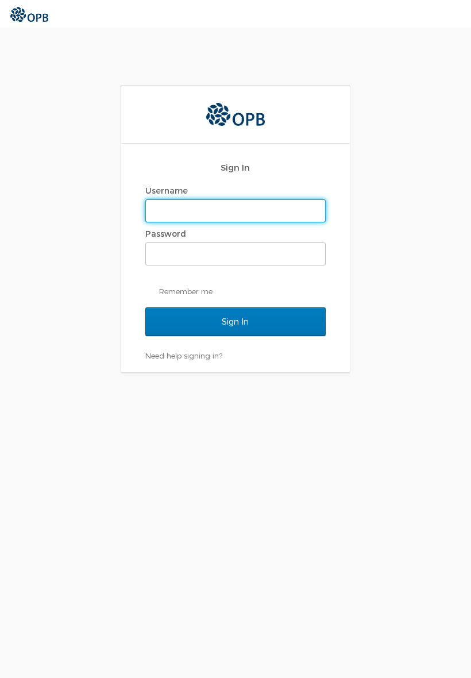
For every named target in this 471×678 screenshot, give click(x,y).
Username (167, 190)
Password (166, 233)
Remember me (186, 291)
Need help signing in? (183, 355)
